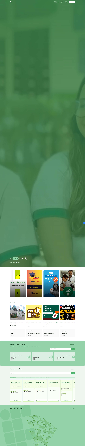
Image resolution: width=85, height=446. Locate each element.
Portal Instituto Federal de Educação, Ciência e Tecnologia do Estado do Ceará (13, 2)
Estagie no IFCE (29, 377)
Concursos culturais (19, 377)
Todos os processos (72, 369)
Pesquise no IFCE (38, 377)
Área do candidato (38, 400)
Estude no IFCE (33, 377)
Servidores (43, 377)
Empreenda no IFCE (24, 377)
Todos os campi (72, 408)
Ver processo (16, 400)
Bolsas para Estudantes (13, 377)
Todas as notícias (72, 301)
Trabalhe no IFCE (47, 377)
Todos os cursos (72, 344)
